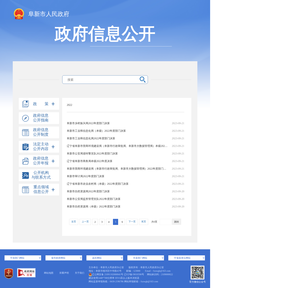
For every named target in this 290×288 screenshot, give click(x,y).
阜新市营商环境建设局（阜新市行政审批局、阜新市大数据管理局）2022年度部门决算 (125, 168)
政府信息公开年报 (41, 160)
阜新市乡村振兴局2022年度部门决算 (125, 123)
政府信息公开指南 (41, 117)
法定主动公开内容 (41, 146)
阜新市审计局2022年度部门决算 (125, 176)
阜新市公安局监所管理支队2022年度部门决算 (125, 198)
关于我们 (79, 273)
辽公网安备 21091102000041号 (107, 274)
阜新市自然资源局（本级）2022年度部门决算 (125, 206)
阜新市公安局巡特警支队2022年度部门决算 (125, 153)
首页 (73, 221)
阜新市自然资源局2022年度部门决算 (125, 191)
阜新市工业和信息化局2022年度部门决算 (125, 138)
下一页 (132, 221)
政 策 (41, 104)
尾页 (143, 221)
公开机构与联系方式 (41, 175)
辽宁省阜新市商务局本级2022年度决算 (125, 161)
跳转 (176, 222)
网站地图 (48, 273)
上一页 (85, 221)
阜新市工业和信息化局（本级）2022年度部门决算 (125, 130)
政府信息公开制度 (41, 132)
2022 (69, 104)
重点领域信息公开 (41, 189)
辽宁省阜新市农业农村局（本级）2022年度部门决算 (125, 183)
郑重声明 (64, 273)
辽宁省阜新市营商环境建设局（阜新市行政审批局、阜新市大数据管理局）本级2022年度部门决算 (125, 146)
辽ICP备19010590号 (134, 274)
